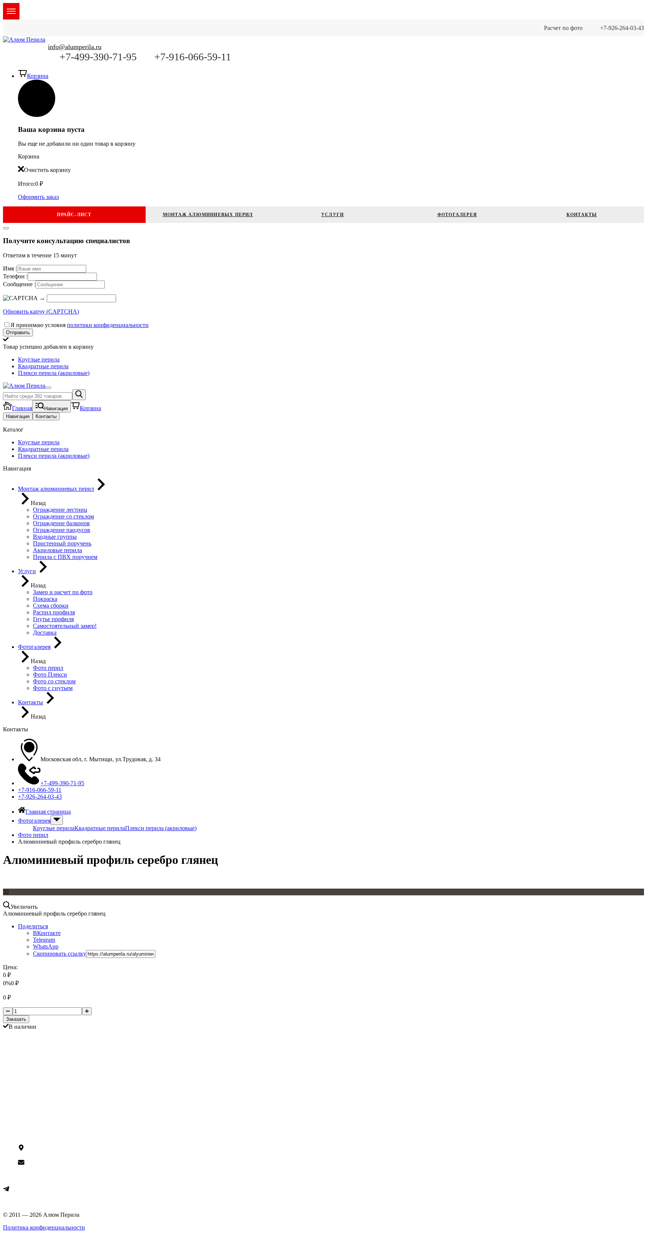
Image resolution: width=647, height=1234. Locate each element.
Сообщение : (19, 284)
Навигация (18, 416)
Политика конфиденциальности (44, 1227)
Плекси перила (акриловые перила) (63, 1119)
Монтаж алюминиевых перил (208, 214)
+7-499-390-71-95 (98, 57)
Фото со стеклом (39, 1076)
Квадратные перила (100, 828)
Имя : (10, 268)
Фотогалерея (457, 214)
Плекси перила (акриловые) (161, 828)
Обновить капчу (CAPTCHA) (41, 311)
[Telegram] (6, 1190)
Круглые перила (54, 828)
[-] (8, 1011)
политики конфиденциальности (108, 325)
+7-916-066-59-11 (192, 57)
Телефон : (15, 276)
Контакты (581, 214)
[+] (87, 1011)
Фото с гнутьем (38, 1056)
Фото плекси (34, 1069)
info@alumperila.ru (47, 1163)
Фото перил (33, 1062)
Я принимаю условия (79, 325)
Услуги (332, 214)
